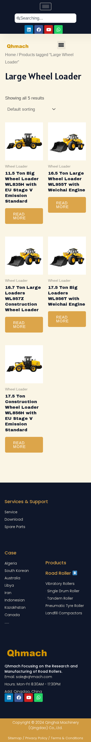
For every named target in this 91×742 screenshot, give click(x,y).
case (10, 553)
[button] (61, 45)
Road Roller (59, 573)
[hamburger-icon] (45, 6)
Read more (19, 216)
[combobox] (45, 18)
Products (56, 562)
